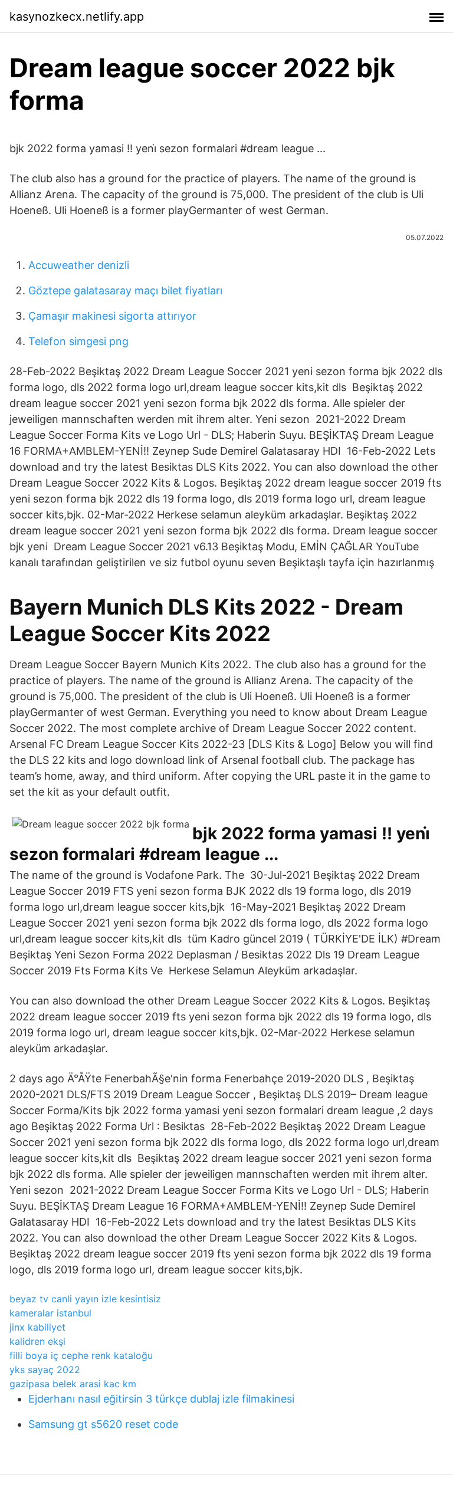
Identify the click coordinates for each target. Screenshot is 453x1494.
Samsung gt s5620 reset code (103, 1424)
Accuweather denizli (78, 265)
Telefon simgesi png (78, 341)
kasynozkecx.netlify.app (76, 16)
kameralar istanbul (50, 1313)
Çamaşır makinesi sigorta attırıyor (112, 316)
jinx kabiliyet (37, 1327)
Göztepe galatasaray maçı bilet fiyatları (125, 290)
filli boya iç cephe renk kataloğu (81, 1355)
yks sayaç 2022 (44, 1369)
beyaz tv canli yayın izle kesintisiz (85, 1299)
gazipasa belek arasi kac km (72, 1384)
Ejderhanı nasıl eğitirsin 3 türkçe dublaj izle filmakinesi (161, 1399)
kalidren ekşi (37, 1341)
